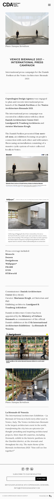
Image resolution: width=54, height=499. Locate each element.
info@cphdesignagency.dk (27, 488)
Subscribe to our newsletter (27, 474)
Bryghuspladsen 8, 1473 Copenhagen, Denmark (27, 485)
